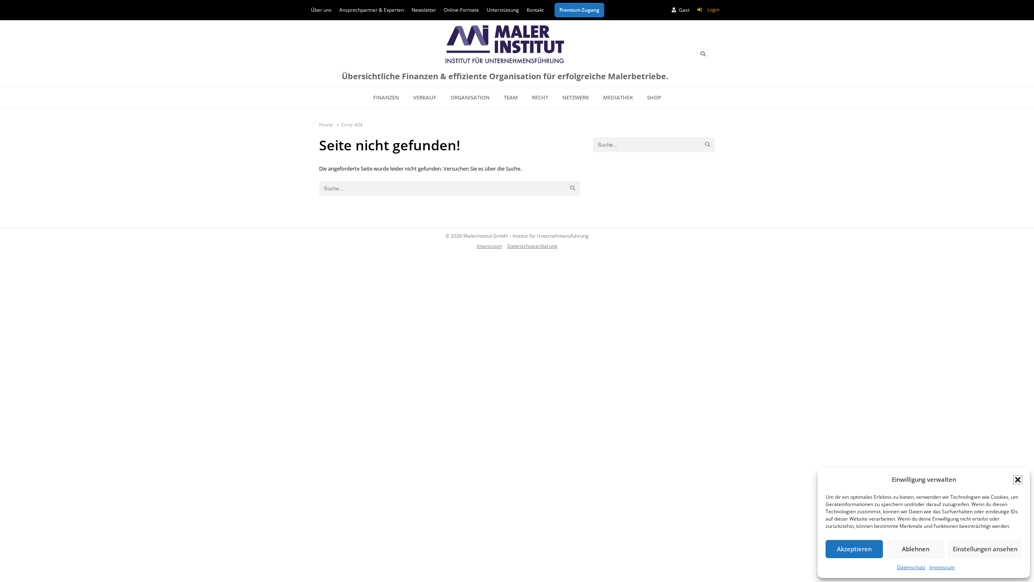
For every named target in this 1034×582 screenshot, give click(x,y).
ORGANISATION (470, 97)
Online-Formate (461, 9)
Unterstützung (503, 9)
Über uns (321, 9)
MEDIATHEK (618, 97)
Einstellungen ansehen (985, 549)
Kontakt (535, 9)
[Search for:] (449, 188)
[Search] (703, 54)
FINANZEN (386, 97)
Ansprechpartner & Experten (371, 9)
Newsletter (424, 9)
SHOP (654, 97)
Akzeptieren (854, 549)
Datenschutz (911, 567)
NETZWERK (575, 97)
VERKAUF (424, 97)
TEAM (511, 97)
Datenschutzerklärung (532, 245)
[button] (1018, 480)
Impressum (942, 567)
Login (713, 9)
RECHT (540, 97)
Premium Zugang (579, 9)
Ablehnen (915, 549)
